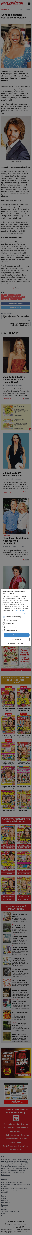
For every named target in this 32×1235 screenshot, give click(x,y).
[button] (15, 613)
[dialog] (16, 617)
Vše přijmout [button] (17, 635)
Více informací (20, 610)
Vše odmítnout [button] (16, 639)
